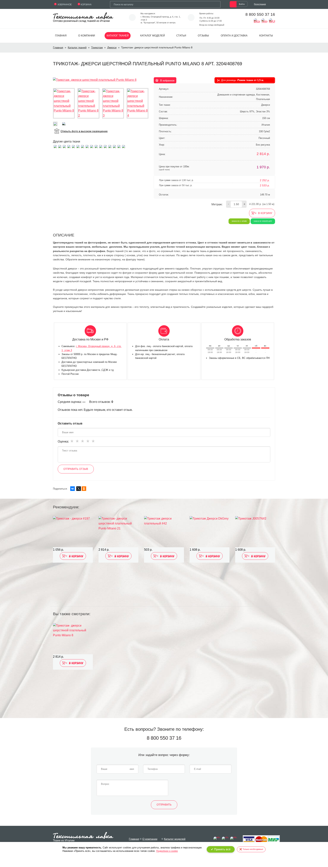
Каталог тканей (118, 35)
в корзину (265, 213)
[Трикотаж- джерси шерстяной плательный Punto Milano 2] (114, 146)
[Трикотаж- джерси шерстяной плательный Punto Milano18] (64, 146)
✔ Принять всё (220, 849)
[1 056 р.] (73, 531)
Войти (242, 4)
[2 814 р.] (118, 531)
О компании (86, 35)
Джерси (112, 47)
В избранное (167, 80)
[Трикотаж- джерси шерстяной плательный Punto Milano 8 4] (137, 103)
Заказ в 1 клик (239, 221)
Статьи (181, 35)
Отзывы (203, 35)
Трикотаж (97, 47)
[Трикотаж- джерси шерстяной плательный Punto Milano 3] (105, 146)
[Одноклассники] (84, 488)
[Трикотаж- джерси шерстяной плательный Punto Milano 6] (73, 146)
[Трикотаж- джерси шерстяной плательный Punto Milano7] (82, 146)
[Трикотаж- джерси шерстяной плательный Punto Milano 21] (110, 146)
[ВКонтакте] (72, 488)
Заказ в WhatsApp (263, 221)
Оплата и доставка (234, 35)
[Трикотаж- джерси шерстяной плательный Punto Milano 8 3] (113, 103)
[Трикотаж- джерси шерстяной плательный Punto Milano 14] (87, 146)
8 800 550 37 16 (260, 14)
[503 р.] (164, 531)
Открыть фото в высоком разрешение (84, 131)
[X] (78, 488)
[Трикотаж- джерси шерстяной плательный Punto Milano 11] (55, 146)
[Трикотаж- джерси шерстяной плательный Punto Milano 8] (94, 79)
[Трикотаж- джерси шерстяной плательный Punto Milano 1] (96, 146)
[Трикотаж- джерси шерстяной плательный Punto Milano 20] (91, 146)
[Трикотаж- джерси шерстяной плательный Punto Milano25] (60, 146)
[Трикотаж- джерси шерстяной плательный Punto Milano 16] (69, 146)
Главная (60, 35)
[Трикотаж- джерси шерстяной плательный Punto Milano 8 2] (88, 103)
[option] (73, 559)
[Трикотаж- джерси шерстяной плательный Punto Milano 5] (78, 146)
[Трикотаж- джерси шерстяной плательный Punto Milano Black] (123, 146)
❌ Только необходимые (251, 849)
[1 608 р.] (209, 531)
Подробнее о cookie (167, 851)
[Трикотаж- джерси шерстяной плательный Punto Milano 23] (101, 146)
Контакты (266, 35)
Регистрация (260, 4)
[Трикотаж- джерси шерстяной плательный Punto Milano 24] (119, 146)
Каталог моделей (152, 35)
